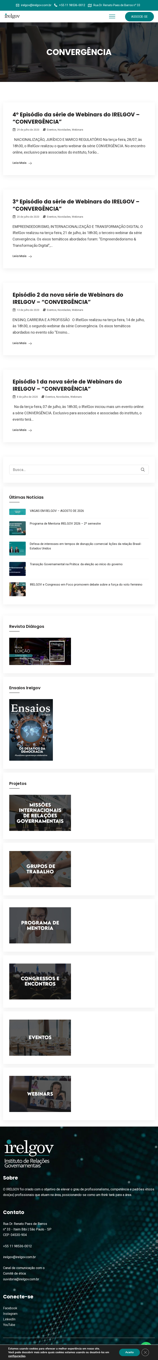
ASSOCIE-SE (139, 16)
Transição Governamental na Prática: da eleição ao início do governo (76, 564)
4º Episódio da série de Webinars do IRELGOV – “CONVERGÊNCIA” (76, 118)
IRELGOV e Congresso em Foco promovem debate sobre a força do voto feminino (86, 584)
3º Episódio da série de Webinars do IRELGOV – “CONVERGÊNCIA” (76, 205)
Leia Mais (20, 163)
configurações (16, 1356)
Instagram (10, 1314)
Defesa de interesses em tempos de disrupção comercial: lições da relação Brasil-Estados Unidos (86, 546)
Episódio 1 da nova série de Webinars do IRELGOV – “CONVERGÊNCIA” (67, 385)
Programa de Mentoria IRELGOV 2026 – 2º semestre (65, 523)
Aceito (129, 1352)
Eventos (51, 129)
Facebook (10, 1308)
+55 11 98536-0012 (72, 5)
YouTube (9, 1325)
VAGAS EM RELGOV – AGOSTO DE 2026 (57, 511)
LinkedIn (9, 1319)
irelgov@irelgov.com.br (36, 5)
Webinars (77, 129)
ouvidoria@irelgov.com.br (21, 1279)
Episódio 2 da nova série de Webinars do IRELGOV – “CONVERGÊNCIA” (68, 298)
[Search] (145, 467)
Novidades (64, 129)
